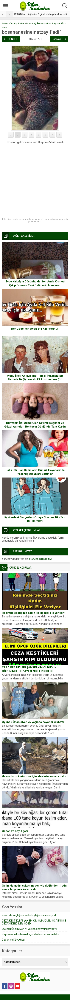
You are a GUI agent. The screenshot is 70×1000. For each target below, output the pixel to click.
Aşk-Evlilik (19, 23)
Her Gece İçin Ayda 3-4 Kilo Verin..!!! (35, 328)
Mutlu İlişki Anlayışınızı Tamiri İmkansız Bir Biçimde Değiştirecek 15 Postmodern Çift (35, 377)
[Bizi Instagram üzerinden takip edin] (11, 986)
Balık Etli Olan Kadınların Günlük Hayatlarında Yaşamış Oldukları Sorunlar (35, 471)
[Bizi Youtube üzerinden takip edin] (17, 986)
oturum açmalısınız (40, 558)
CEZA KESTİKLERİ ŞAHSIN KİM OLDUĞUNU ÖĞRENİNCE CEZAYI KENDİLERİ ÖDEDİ (30, 669)
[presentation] (3, 14)
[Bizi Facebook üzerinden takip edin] (4, 986)
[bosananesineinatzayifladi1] (35, 88)
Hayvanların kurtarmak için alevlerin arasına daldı (34, 776)
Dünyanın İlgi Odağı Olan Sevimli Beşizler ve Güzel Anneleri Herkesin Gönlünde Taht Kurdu (35, 424)
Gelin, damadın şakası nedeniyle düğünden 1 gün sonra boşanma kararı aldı (34, 887)
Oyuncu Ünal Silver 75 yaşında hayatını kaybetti (33, 722)
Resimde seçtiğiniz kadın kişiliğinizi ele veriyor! (33, 612)
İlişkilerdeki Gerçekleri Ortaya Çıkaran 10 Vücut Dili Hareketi (35, 519)
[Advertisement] (35, 181)
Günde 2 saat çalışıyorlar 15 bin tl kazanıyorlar (41, 14)
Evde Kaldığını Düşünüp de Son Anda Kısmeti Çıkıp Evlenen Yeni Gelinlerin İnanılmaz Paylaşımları (35, 285)
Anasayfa (7, 23)
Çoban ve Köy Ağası (15, 831)
